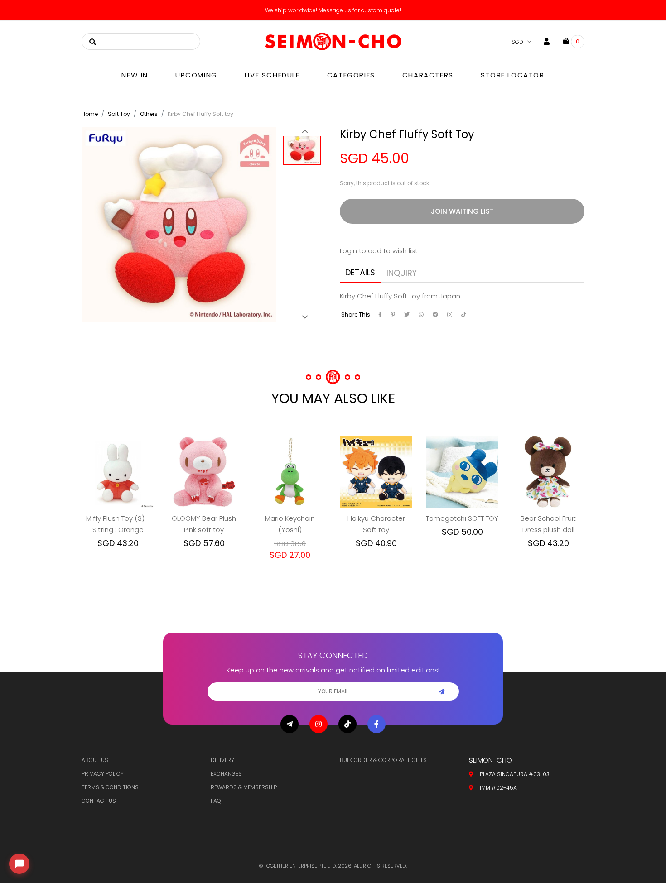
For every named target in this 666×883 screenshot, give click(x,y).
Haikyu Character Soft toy (376, 523)
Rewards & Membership (244, 787)
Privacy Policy (103, 773)
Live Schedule (272, 75)
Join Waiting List (462, 211)
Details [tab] (360, 272)
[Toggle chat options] (19, 864)
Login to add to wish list (379, 250)
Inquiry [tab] (401, 272)
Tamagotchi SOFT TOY (462, 518)
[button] (304, 131)
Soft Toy (119, 114)
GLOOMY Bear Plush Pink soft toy (204, 523)
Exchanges (226, 773)
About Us (95, 760)
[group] (304, 148)
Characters (428, 75)
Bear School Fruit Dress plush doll (548, 523)
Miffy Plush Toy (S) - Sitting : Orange (118, 523)
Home (90, 114)
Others (149, 114)
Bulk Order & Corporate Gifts (383, 760)
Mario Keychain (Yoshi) (290, 523)
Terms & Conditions (110, 787)
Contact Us (99, 801)
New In (134, 75)
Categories (351, 75)
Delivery (222, 760)
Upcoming (196, 75)
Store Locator (513, 75)
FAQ (216, 801)
